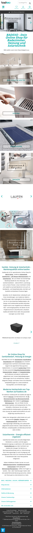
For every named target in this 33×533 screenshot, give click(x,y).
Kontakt (17, 512)
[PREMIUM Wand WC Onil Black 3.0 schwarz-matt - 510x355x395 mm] (16, 327)
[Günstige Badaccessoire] (2, 214)
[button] (3, 530)
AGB (21, 513)
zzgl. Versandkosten (16, 523)
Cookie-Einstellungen (11, 510)
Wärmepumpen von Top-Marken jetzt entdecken (16, 23)
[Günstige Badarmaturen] (9, 226)
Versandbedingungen (25, 512)
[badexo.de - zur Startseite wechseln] (8, 2)
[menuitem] (29, 7)
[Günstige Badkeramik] (20, 220)
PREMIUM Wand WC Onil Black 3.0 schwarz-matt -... (16, 338)
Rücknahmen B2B (22, 510)
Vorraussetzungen (16, 522)
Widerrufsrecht (7, 513)
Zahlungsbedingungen (8, 512)
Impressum (26, 513)
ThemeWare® (17, 527)
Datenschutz (16, 513)
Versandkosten (16, 518)
